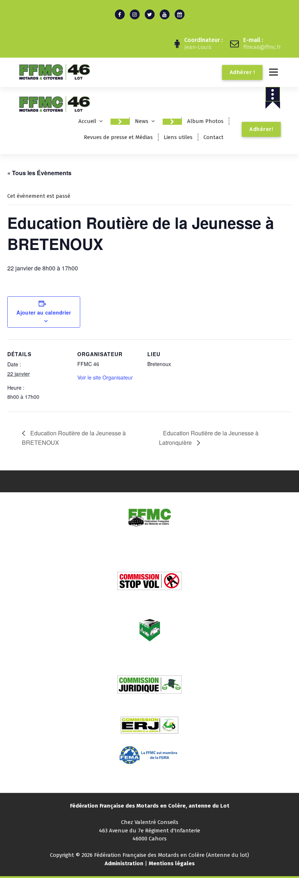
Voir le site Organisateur (105, 377)
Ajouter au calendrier (43, 312)
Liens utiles (178, 137)
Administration (124, 863)
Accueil (87, 121)
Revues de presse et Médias (118, 137)
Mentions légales (172, 863)
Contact (213, 137)
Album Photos (205, 121)
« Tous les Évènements (39, 173)
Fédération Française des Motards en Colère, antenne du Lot (149, 805)
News (141, 121)
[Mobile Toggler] (120, 122)
